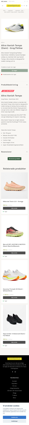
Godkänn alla (14, 417)
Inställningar (14, 421)
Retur (14, 398)
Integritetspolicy (14, 388)
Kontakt (14, 381)
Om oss (14, 386)
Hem (4, 10)
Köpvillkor (14, 383)
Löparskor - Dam (19, 10)
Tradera (14, 395)
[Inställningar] (24, 1)
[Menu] (2, 5)
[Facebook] (12, 371)
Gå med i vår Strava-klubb (14, 390)
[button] (25, 29)
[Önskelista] (24, 6)
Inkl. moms (4, 1)
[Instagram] (15, 371)
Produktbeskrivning (9, 85)
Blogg (14, 393)
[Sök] (22, 6)
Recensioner (6, 152)
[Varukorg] (26, 6)
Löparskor (10, 10)
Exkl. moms (11, 1)
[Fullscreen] (14, 29)
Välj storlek (14, 208)
